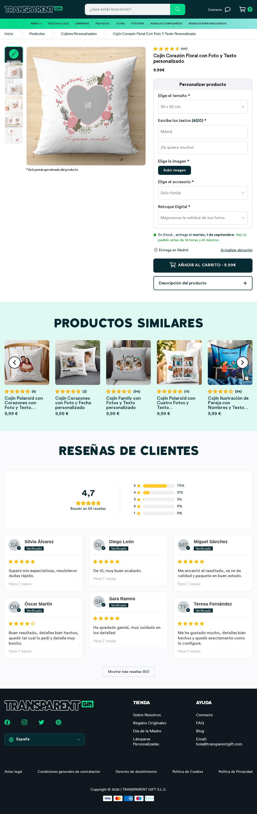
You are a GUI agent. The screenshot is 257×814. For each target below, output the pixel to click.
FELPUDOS (102, 23)
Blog (200, 730)
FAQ (200, 722)
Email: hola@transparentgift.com (219, 741)
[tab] (203, 95)
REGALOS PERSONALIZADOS (207, 23)
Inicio (9, 33)
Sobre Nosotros (147, 714)
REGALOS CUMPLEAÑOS (166, 23)
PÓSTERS (137, 23)
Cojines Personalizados (79, 33)
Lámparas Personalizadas (146, 741)
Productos (37, 33)
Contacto (204, 714)
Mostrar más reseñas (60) (128, 672)
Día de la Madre (147, 730)
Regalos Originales (149, 722)
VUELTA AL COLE (58, 23)
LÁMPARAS (82, 23)
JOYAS (120, 23)
